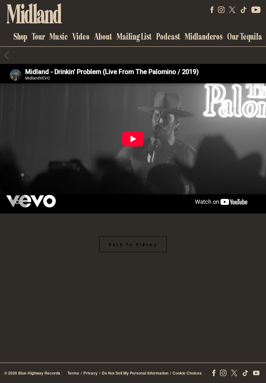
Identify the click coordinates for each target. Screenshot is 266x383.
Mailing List (134, 36)
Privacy (90, 373)
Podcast (168, 36)
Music (59, 36)
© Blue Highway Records (32, 373)
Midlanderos (204, 36)
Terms (73, 373)
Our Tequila (244, 36)
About (103, 36)
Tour (38, 36)
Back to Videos (133, 244)
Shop (20, 36)
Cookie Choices (187, 373)
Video (81, 36)
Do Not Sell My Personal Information (135, 373)
